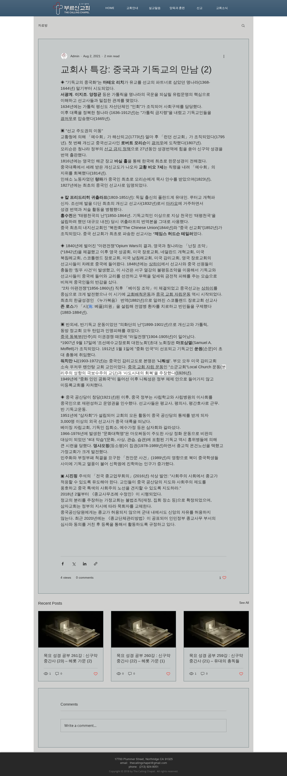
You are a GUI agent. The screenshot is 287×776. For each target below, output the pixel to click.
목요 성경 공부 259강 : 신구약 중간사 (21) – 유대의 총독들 (216, 658)
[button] (243, 25)
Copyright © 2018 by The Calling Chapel (132, 771)
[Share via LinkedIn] (85, 564)
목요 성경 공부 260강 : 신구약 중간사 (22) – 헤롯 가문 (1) (143, 658)
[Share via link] (95, 564)
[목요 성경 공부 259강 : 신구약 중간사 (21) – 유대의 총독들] (216, 629)
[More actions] (223, 56)
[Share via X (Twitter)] (74, 564)
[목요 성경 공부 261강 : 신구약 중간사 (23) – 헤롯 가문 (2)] (70, 629)
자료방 (43, 25)
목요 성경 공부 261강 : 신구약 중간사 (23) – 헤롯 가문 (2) (71, 658)
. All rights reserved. (166, 771)
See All (244, 602)
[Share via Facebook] (63, 564)
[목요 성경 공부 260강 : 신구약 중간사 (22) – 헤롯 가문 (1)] (143, 629)
